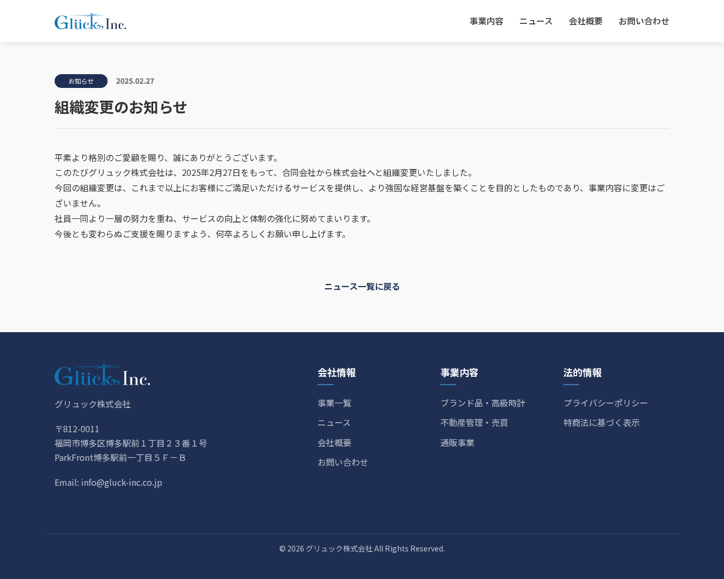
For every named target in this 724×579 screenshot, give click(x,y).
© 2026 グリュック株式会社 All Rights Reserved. (362, 548)
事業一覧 (334, 402)
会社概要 (586, 20)
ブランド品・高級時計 (482, 402)
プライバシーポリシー (605, 402)
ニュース (536, 20)
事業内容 (487, 20)
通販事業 (457, 442)
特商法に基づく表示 (601, 422)
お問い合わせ (644, 20)
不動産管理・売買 (474, 422)
